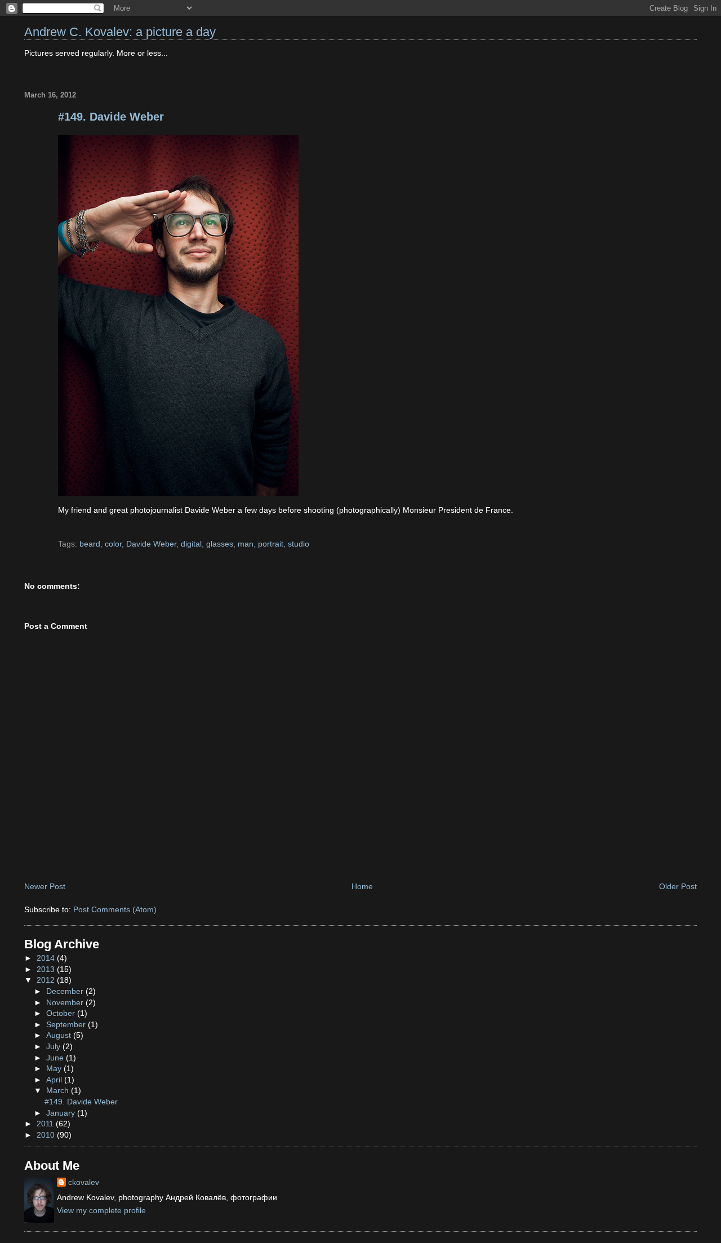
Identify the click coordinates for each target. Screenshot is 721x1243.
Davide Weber (151, 543)
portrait (270, 543)
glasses (219, 543)
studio (298, 543)
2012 (47, 979)
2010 (47, 1134)
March (58, 1090)
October (61, 1013)
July (54, 1046)
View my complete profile (101, 1210)
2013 (47, 969)
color (113, 543)
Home (362, 886)
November (66, 1002)
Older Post (678, 886)
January (61, 1112)
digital (191, 543)
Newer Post (44, 886)
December (66, 991)
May (55, 1068)
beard (89, 543)
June (56, 1057)
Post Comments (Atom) (115, 909)
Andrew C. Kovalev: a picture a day (120, 32)
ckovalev (83, 1182)
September (67, 1024)
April (55, 1079)
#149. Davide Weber (111, 116)
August (59, 1035)
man (245, 543)
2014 (47, 957)
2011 (46, 1123)
